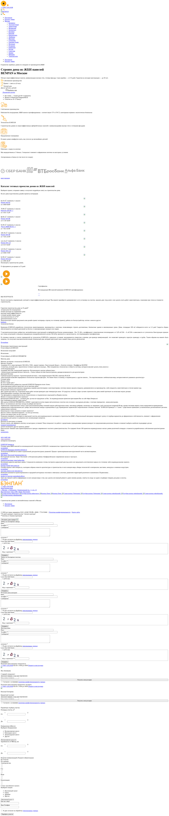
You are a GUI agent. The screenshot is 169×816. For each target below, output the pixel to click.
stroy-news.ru (15, 465)
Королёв (11, 33)
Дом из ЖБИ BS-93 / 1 (8, 226)
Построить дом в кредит (9, 519)
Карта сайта (76, 512)
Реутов (11, 49)
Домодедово (13, 26)
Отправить (5, 555)
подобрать (4, 419)
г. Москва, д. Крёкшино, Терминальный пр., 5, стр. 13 (19, 490)
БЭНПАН (4, 444)
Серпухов (12, 51)
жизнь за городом (7, 476)
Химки (11, 53)
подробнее (4, 448)
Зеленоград (12, 30)
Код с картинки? (8, 552)
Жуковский (12, 28)
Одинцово (12, 40)
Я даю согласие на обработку (20, 539)
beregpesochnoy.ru (20, 455)
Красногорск (13, 35)
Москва (7, 21)
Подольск (12, 44)
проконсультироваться (8, 425)
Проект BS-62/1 (6, 259)
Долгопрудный (14, 25)
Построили (8, 17)
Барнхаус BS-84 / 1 (7, 210)
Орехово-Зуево (14, 42)
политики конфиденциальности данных (31, 682)
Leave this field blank (7, 541)
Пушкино (12, 46)
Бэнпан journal (5, 465)
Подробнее (4, 342)
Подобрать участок (7, 814)
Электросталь (13, 56)
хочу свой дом (5, 437)
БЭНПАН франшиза (7, 450)
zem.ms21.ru (18, 471)
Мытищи (12, 39)
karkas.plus (20, 460)
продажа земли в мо (7, 471)
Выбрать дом (12, 90)
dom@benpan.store (7, 488)
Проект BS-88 (5, 218)
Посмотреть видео (8, 92)
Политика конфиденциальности (60, 512)
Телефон (4, 525)
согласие (4, 537)
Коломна (11, 32)
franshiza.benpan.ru (21, 450)
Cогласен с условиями (24, 682)
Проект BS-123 (6, 251)
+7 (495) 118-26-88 (7, 7)
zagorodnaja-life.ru (19, 476)
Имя (2, 523)
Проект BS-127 (6, 243)
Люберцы (12, 37)
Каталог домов (10, 19)
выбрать (3, 322)
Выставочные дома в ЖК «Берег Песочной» (15, 492)
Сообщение (5, 527)
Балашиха (12, 23)
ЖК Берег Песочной (7, 455)
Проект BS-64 (5, 202)
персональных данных (30, 539)
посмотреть (4, 432)
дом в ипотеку (5, 439)
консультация (5, 178)
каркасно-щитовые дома (9, 460)
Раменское (12, 47)
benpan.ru (11, 444)
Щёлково (12, 54)
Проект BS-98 (5, 234)
